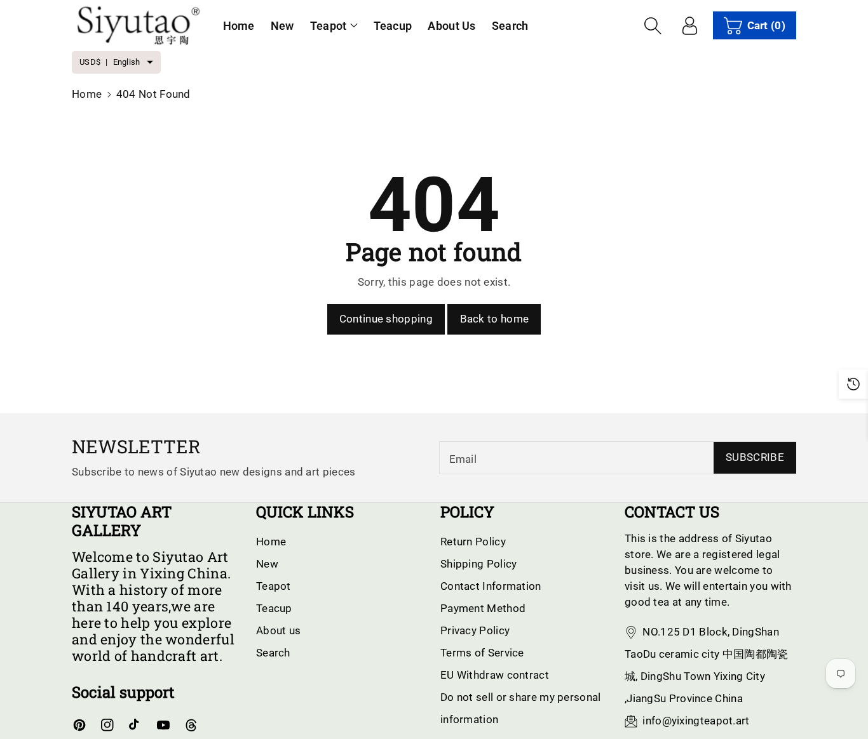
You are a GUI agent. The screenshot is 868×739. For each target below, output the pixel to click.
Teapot (328, 25)
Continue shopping (386, 318)
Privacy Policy (475, 630)
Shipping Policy (478, 563)
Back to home (494, 318)
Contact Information (490, 586)
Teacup (274, 608)
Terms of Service (482, 652)
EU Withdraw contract (494, 675)
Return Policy (473, 541)
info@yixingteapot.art (695, 720)
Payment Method (483, 608)
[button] (334, 25)
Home (87, 94)
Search (273, 652)
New (267, 563)
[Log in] (690, 25)
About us (278, 630)
